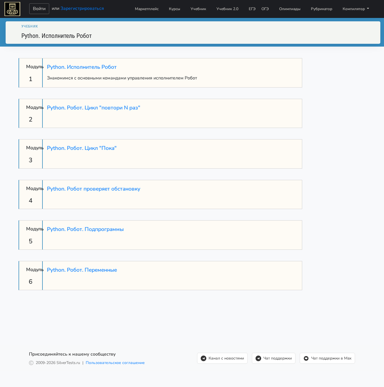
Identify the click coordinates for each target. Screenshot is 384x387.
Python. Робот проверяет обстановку (93, 189)
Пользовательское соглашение (115, 362)
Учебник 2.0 (227, 9)
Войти (39, 9)
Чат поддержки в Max (331, 358)
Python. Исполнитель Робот (82, 67)
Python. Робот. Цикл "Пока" (82, 148)
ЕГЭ (252, 9)
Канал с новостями (226, 358)
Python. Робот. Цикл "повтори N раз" (93, 107)
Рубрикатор (321, 9)
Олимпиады (290, 9)
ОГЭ (265, 9)
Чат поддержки (277, 358)
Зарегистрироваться (82, 8)
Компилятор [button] (354, 9)
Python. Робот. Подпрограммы (85, 229)
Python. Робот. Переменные (82, 270)
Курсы (174, 9)
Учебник (198, 9)
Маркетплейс (147, 9)
